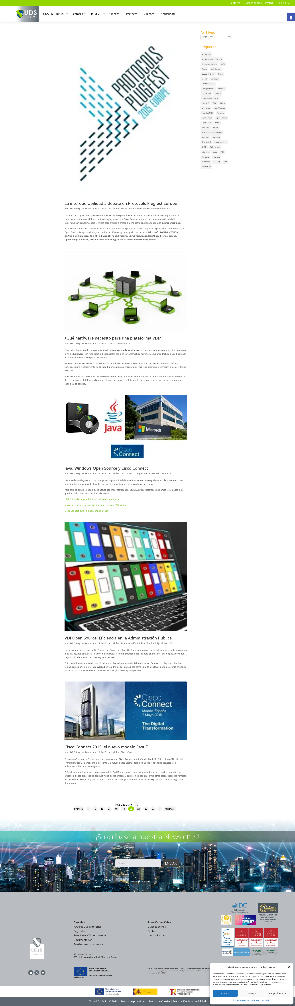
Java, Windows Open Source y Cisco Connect (106, 468)
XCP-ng (217, 161)
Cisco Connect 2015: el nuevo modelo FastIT (87, 510)
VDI (128, 343)
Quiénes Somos (157, 926)
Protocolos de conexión (212, 132)
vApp (214, 152)
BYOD (124, 208)
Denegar (251, 993)
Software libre (220, 142)
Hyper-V (205, 103)
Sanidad (216, 137)
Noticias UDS (207, 113)
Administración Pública (133, 643)
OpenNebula (221, 117)
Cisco (123, 473)
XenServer (206, 166)
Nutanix (220, 113)
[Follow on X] (36, 972)
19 (123, 808)
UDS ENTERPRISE (54, 14)
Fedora (218, 93)
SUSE (204, 147)
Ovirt (217, 122)
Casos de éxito (208, 74)
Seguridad (206, 142)
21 (138, 808)
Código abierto (142, 208)
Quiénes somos (253, 3)
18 (116, 808)
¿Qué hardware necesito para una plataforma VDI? (113, 338)
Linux (222, 103)
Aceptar (225, 993)
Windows (206, 161)
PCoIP (215, 127)
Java (153, 473)
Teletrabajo (215, 147)
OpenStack (206, 122)
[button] (291, 17)
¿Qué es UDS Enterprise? (88, 926)
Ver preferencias (278, 993)
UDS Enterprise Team (80, 208)
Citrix (220, 74)
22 (146, 808)
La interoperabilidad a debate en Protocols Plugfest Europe (121, 203)
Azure (204, 69)
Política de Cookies (159, 1001)
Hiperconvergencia (210, 98)
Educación (206, 93)
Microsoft (156, 208)
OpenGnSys (207, 117)
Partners (131, 14)
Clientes (149, 14)
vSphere (216, 157)
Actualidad (168, 14)
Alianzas (114, 14)
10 (102, 808)
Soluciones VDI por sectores (90, 935)
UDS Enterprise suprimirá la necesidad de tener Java (92, 499)
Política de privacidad (259, 1000)
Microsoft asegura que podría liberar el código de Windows (95, 505)
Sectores (77, 14)
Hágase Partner (157, 935)
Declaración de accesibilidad (189, 1001)
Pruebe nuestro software (88, 944)
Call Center (216, 69)
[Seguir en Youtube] (43, 972)
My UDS (269, 3)
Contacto (235, 3)
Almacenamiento (209, 64)
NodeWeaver (219, 108)
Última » (170, 808)
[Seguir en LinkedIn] (30, 972)
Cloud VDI (95, 14)
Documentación (83, 940)
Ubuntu (205, 152)
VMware (205, 157)
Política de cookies (241, 1000)
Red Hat (166, 208)
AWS (223, 64)
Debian (221, 88)
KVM (214, 103)
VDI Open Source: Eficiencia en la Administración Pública (118, 638)
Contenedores (208, 83)
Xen (225, 161)
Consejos (120, 343)
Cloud (131, 208)
